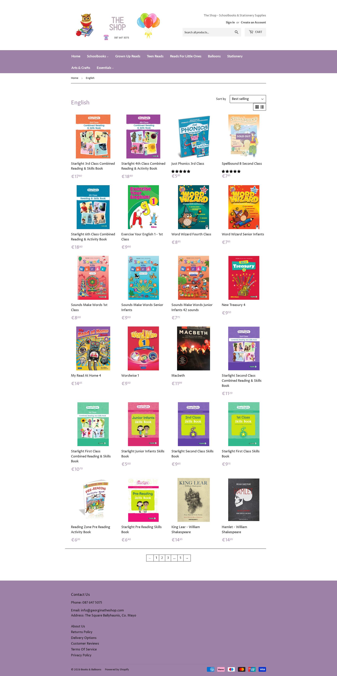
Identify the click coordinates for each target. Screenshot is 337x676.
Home (74, 78)
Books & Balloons (91, 669)
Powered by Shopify (117, 669)
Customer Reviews (85, 643)
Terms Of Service (84, 649)
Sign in (230, 22)
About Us (78, 626)
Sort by (221, 99)
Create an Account (253, 22)
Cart (258, 32)
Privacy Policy (81, 655)
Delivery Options (84, 638)
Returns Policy (81, 632)
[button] (181, 171)
